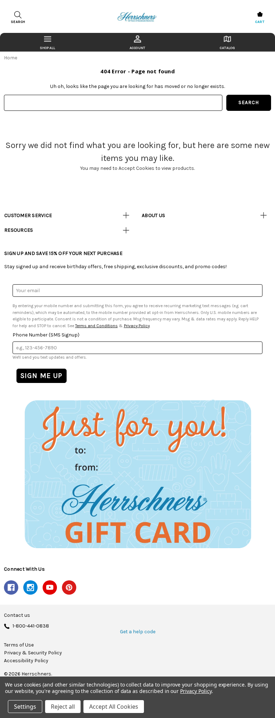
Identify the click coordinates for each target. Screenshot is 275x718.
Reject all (63, 706)
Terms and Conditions (96, 325)
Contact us (17, 615)
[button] (137, 474)
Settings (25, 706)
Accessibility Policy (26, 660)
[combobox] (113, 103)
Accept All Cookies (113, 706)
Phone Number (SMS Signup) (46, 335)
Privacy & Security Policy (33, 652)
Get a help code (137, 632)
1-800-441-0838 (31, 626)
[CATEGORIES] (47, 42)
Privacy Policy (137, 325)
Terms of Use (19, 645)
